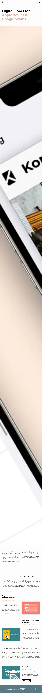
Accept (37, 688)
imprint (6, 689)
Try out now (25, 680)
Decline (31, 688)
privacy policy (22, 688)
